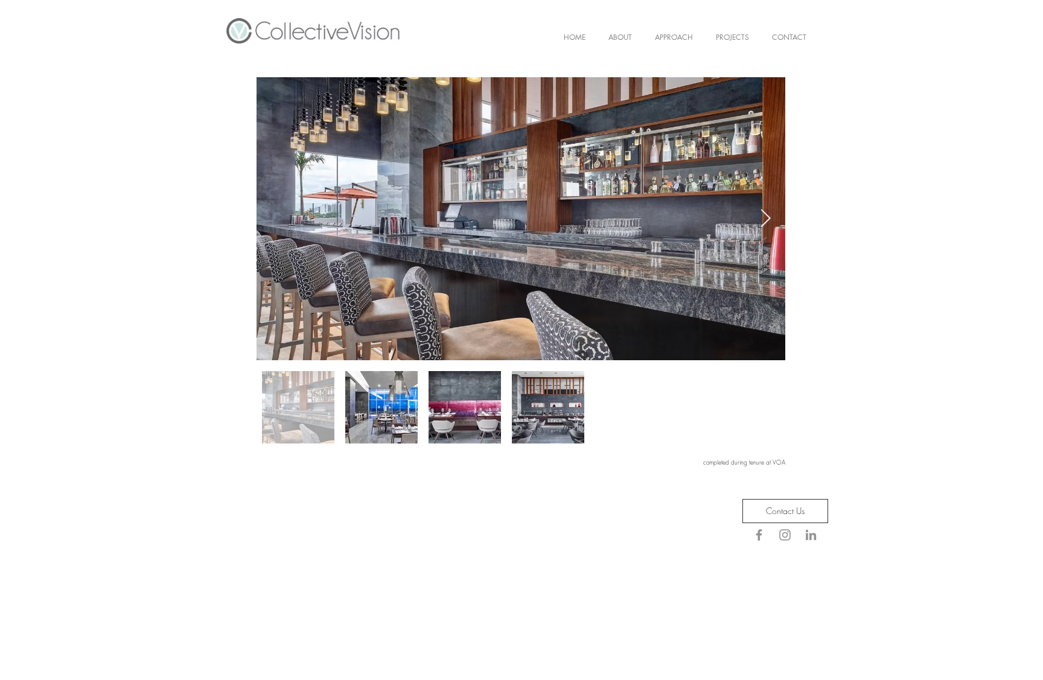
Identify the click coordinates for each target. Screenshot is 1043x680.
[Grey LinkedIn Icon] (810, 534)
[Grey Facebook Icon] (759, 534)
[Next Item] (765, 218)
